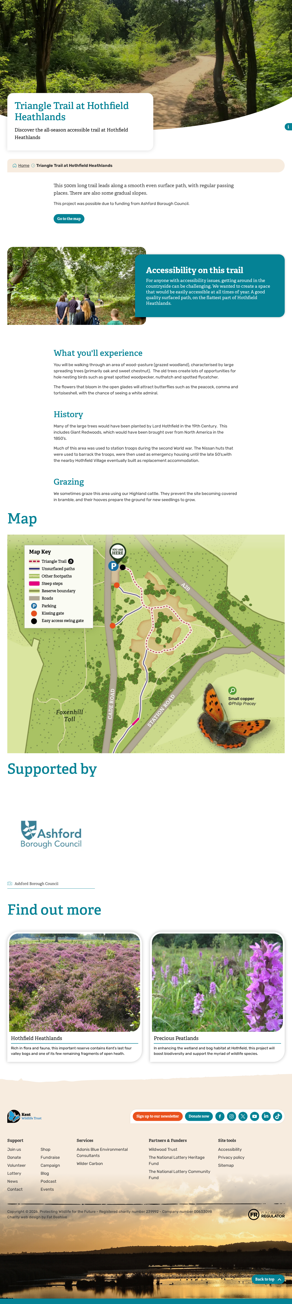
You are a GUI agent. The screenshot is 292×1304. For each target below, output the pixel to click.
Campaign (50, 1165)
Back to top (264, 1279)
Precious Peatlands (176, 1038)
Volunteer (16, 1165)
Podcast (48, 1181)
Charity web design (24, 1217)
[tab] (24, 166)
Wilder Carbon (90, 1163)
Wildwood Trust (163, 1149)
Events (47, 1189)
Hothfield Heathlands (36, 1038)
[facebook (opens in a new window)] (219, 1116)
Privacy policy (231, 1157)
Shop (45, 1149)
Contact (15, 1189)
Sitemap (226, 1165)
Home (23, 165)
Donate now (199, 1116)
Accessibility (230, 1149)
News (12, 1181)
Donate (14, 1157)
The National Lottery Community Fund (179, 1174)
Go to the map (69, 218)
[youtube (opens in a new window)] (254, 1116)
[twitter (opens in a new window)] (243, 1116)
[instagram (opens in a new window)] (231, 1116)
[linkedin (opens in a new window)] (266, 1116)
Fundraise (50, 1157)
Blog (45, 1173)
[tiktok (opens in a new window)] (277, 1116)
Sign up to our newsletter (157, 1116)
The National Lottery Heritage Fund (177, 1160)
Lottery (14, 1173)
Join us (14, 1149)
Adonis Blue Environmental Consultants (102, 1152)
